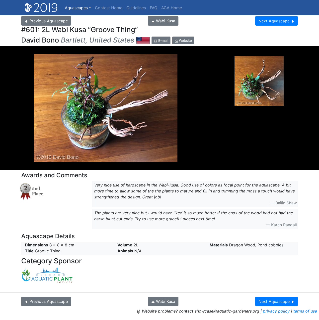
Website (185, 40)
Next (274, 20)
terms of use (305, 311)
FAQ (153, 7)
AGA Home (171, 7)
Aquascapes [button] (76, 7)
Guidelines (136, 7)
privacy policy (276, 311)
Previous (48, 20)
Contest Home (108, 7)
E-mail (162, 40)
